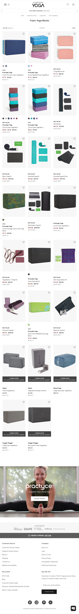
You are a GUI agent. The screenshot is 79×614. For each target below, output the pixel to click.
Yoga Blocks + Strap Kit (9, 280)
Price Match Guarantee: (34, 10)
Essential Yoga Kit (33, 176)
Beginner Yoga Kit (59, 330)
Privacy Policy (46, 558)
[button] (5, 80)
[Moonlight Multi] (29, 66)
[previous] (2, 11)
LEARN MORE (39, 499)
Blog (3, 579)
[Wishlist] (68, 4)
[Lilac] (14, 118)
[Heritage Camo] (3, 220)
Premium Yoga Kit (8, 330)
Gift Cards (5, 576)
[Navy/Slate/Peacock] (6, 66)
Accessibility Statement (50, 562)
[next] (77, 11)
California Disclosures (49, 565)
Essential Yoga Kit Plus (60, 176)
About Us (45, 548)
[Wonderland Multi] (31, 66)
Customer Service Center (11, 548)
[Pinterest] (44, 602)
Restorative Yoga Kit (34, 225)
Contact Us (6, 562)
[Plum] (11, 118)
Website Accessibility (9, 565)
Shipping (5, 558)
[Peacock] (31, 118)
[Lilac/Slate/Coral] (3, 66)
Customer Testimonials (10, 583)
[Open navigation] (5, 4)
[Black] (3, 118)
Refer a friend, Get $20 (10, 590)
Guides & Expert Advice (10, 551)
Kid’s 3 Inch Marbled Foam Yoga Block (38, 333)
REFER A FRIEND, (41, 535)
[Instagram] (37, 602)
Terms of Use (46, 555)
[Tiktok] (50, 602)
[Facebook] (30, 602)
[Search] (9, 4)
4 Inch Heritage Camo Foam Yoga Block (13, 228)
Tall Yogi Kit (57, 124)
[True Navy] (8, 118)
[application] (73, 608)
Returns (4, 555)
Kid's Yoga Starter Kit (60, 280)
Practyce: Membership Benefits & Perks (15, 586)
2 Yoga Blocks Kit (58, 71)
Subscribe (49, 591)
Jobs (43, 551)
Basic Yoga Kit (6, 176)
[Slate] (6, 118)
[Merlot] (16, 118)
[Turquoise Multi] (29, 325)
